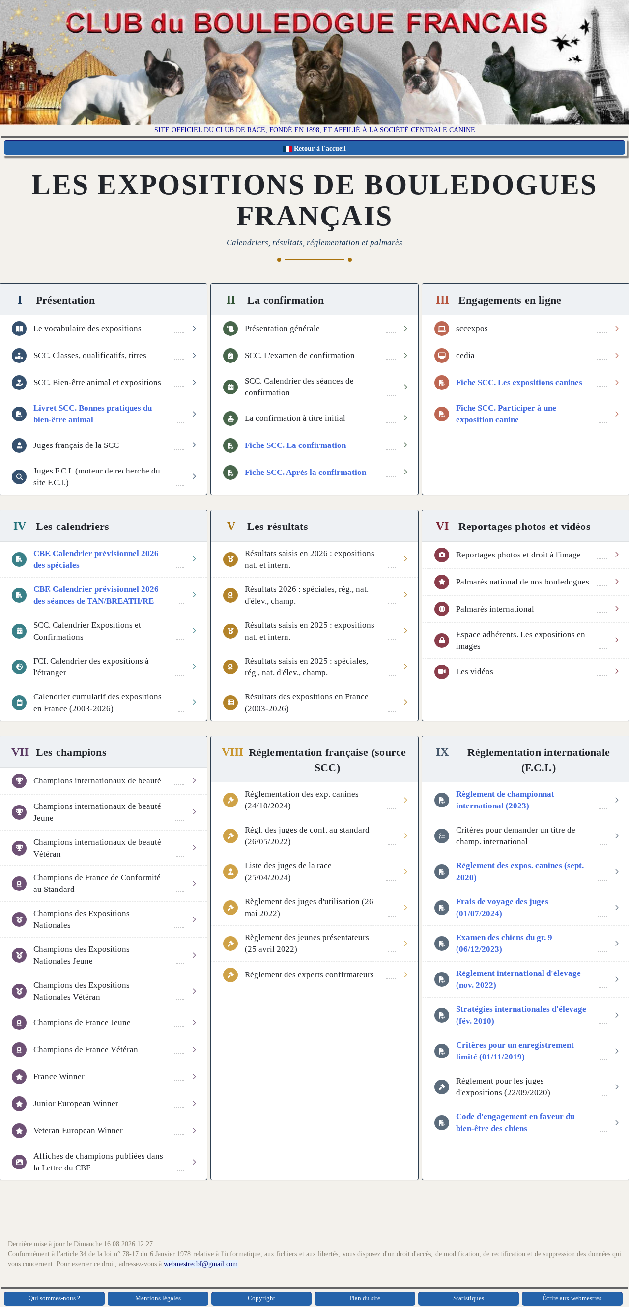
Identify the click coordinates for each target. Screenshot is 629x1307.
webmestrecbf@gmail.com (201, 1264)
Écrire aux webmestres (572, 1298)
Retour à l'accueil (319, 148)
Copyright (261, 1298)
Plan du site (364, 1298)
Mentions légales (158, 1298)
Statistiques (468, 1298)
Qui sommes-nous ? (54, 1298)
